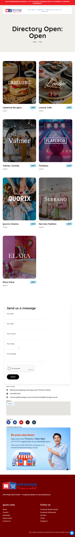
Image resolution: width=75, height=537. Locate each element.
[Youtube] (21, 422)
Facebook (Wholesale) (48, 512)
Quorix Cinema (10, 224)
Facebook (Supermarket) (49, 509)
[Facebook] (8, 422)
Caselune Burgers (12, 107)
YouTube (43, 515)
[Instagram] (28, 422)
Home (34, 42)
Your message (11, 354)
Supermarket (7, 518)
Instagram (44, 521)
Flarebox (43, 165)
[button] (44, 9)
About (5, 509)
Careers (5, 512)
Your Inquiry (11, 344)
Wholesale (6, 515)
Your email (10, 324)
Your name (10, 314)
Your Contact (11, 334)
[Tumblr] (34, 422)
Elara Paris (8, 282)
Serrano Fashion (47, 224)
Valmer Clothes (11, 165)
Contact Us (6, 521)
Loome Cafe (45, 107)
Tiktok (42, 518)
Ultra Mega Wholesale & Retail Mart (41, 532)
